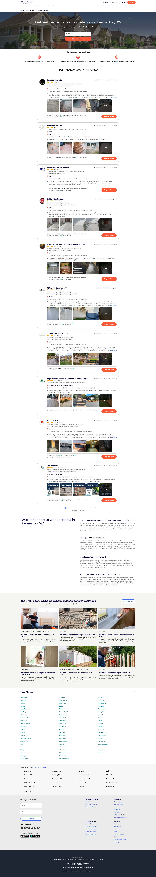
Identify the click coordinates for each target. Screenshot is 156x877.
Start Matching (78, 39)
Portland (101, 697)
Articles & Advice (52, 6)
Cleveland (62, 753)
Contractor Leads (90, 831)
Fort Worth (101, 726)
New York (62, 732)
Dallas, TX (109, 771)
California (73, 864)
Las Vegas (62, 726)
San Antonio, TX (111, 783)
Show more (113, 97)
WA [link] (27, 10)
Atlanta (22, 753)
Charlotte (62, 738)
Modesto (23, 715)
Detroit (61, 709)
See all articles (128, 601)
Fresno (22, 706)
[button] (53, 105)
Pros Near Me (117, 812)
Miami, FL (109, 775)
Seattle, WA (83, 787)
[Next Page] (96, 508)
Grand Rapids (63, 712)
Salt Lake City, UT (84, 783)
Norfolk (100, 738)
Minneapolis (63, 715)
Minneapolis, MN (57, 779)
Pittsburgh (101, 706)
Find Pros (88, 801)
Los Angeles (24, 712)
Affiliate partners (118, 842)
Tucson (22, 703)
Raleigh (61, 744)
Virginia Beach (103, 744)
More (44, 6)
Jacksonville (24, 741)
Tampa (22, 750)
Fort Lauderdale (25, 738)
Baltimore (62, 703)
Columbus (62, 756)
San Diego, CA (29, 787)
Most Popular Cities (26, 767)
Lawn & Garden (37, 6)
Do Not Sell (79, 864)
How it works (117, 824)
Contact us (117, 837)
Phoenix (23, 700)
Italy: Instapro (78, 859)
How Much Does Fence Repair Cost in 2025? (115, 673)
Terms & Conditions (88, 867)
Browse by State (40, 767)
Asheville (62, 735)
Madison (101, 750)
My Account (117, 801)
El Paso (100, 723)
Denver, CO (28, 775)
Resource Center (118, 807)
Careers (116, 829)
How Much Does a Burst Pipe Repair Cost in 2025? (37, 636)
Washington (24, 735)
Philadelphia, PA (29, 783)
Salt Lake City (102, 735)
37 (90, 508)
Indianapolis (24, 759)
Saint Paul (62, 718)
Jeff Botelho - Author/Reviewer (31, 631)
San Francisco (25, 723)
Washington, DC (111, 787)
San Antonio (102, 732)
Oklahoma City (64, 759)
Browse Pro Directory (91, 804)
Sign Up (131, 2)
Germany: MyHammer (68, 859)
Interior (23, 6)
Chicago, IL (82, 771)
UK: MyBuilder (99, 859)
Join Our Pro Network (91, 826)
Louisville (62, 697)
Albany (61, 729)
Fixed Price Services (91, 807)
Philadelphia (102, 703)
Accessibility (86, 864)
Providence (102, 709)
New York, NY (110, 779)
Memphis (101, 712)
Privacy (68, 864)
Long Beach (24, 709)
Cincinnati (62, 750)
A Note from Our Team (120, 814)
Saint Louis (62, 723)
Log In (123, 2)
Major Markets (26, 692)
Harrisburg (101, 700)
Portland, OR (56, 783)
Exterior (29, 6)
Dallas (100, 721)
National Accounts (90, 834)
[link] (78, 83)
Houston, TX (56, 775)
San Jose (23, 726)
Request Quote (109, 116)
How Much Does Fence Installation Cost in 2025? (75, 674)
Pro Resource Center (91, 829)
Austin (100, 718)
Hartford (23, 732)
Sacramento (24, 718)
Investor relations (119, 834)
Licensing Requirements (120, 817)
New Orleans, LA (84, 779)
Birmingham (24, 697)
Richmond (101, 741)
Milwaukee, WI (29, 779)
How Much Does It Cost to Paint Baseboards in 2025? (116, 636)
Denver (22, 729)
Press (115, 831)
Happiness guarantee (120, 839)
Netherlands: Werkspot (88, 859)
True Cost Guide (118, 804)
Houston (101, 729)
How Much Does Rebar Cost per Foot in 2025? (77, 635)
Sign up (31, 818)
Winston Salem (64, 747)
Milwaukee (101, 753)
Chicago (23, 756)
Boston (61, 706)
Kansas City (63, 721)
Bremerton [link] (33, 10)
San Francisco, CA (58, 787)
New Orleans (63, 700)
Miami (22, 744)
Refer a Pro (117, 809)
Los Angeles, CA (84, 775)
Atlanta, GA (28, 771)
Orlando (23, 747)
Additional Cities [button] (24, 792)
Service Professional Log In (93, 824)
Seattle (100, 747)
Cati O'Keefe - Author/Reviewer (69, 669)
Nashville (101, 715)
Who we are (117, 826)
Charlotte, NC (56, 771)
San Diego (23, 721)
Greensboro (63, 741)
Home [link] (22, 10)
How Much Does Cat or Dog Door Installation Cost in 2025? (38, 674)
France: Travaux (57, 859)
